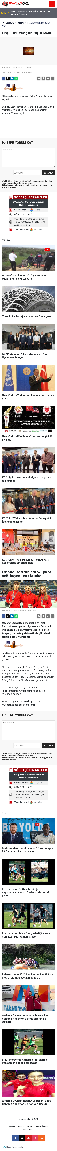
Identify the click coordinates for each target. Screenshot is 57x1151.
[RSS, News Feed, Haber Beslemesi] (41, 1138)
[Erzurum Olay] (15, 4)
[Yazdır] (38, 78)
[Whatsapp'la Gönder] (16, 78)
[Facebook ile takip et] (15, 1138)
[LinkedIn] (12, 78)
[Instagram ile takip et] (35, 1138)
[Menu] (52, 4)
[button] (43, 78)
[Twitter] (8, 78)
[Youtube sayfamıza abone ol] (28, 1138)
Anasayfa (9, 23)
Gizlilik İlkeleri (42, 1126)
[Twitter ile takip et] (22, 1138)
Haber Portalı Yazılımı (15, 1147)
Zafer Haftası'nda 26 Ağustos (24, 13)
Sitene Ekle (28, 1130)
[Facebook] (3, 78)
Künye (21, 1126)
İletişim (30, 1126)
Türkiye (20, 23)
